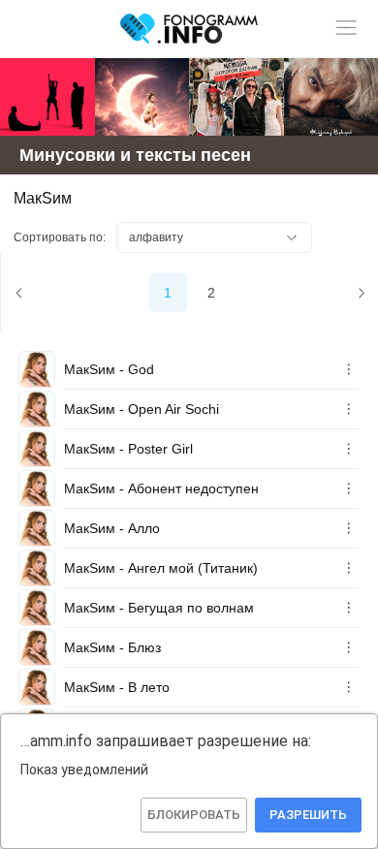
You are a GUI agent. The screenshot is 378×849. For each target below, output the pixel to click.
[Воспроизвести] (36, 369)
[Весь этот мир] (236, 97)
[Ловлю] (47, 97)
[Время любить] (142, 97)
